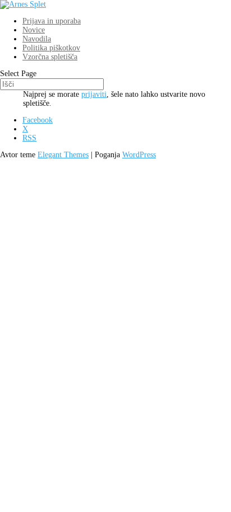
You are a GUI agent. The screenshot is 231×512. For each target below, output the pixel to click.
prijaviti (94, 94)
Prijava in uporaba (51, 21)
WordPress (139, 155)
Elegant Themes (63, 155)
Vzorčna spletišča (49, 57)
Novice (33, 30)
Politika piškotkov (51, 48)
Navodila (36, 39)
